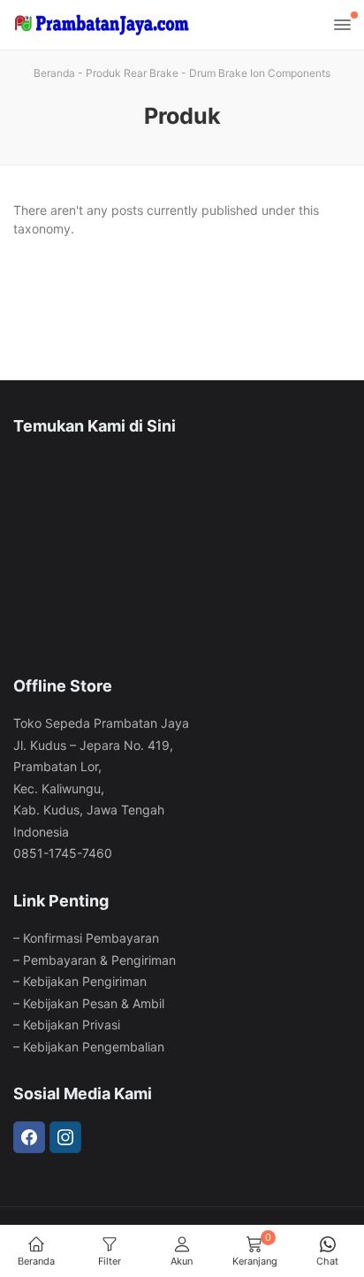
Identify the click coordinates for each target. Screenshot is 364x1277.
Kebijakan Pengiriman (85, 981)
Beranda (54, 73)
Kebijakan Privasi (71, 1024)
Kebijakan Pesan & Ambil (93, 1003)
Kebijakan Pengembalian (93, 1046)
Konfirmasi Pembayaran (91, 937)
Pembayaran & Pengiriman (99, 959)
